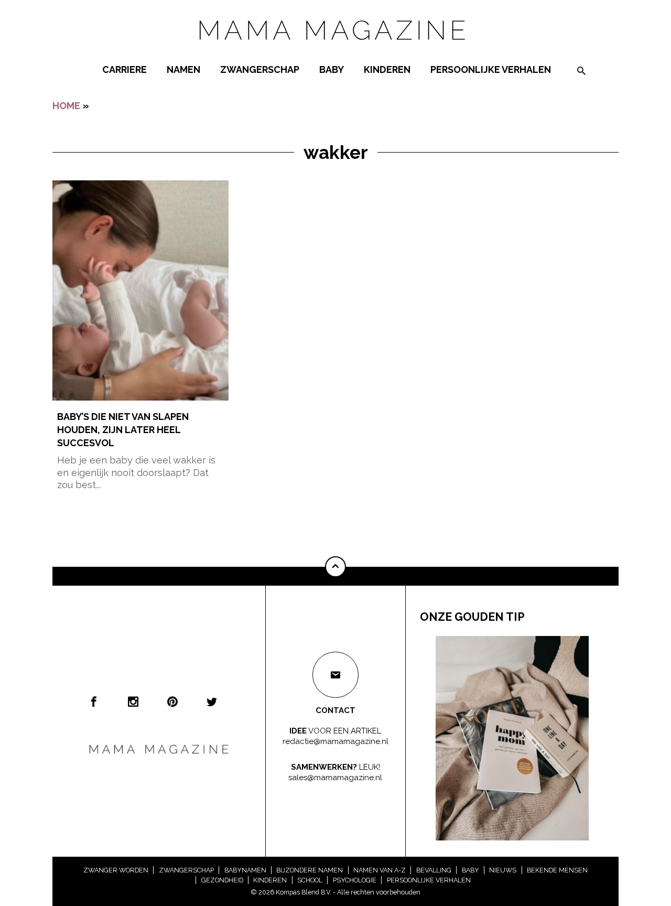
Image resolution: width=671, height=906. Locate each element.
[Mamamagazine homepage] (335, 49)
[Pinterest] (172, 701)
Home (66, 105)
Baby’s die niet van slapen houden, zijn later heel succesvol (123, 429)
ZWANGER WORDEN (115, 870)
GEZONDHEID (222, 880)
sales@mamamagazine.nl (335, 777)
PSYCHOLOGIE (354, 880)
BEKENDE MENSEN (557, 870)
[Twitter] (212, 701)
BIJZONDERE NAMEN (309, 870)
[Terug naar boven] (335, 566)
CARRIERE (124, 69)
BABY (331, 69)
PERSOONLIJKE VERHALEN (490, 69)
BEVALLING (433, 870)
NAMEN (183, 69)
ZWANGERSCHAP (259, 69)
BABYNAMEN (245, 870)
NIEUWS (502, 870)
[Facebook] (94, 701)
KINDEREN (387, 69)
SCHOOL (309, 880)
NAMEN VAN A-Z (379, 870)
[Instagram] (133, 701)
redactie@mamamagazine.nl (335, 741)
